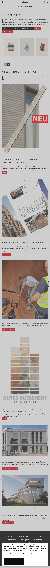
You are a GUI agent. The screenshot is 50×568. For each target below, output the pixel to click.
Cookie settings (14, 560)
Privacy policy (6, 556)
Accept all (14, 563)
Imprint (11, 556)
